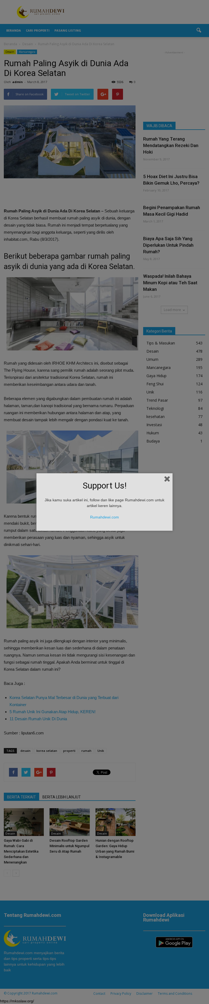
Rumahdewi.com (104, 517)
